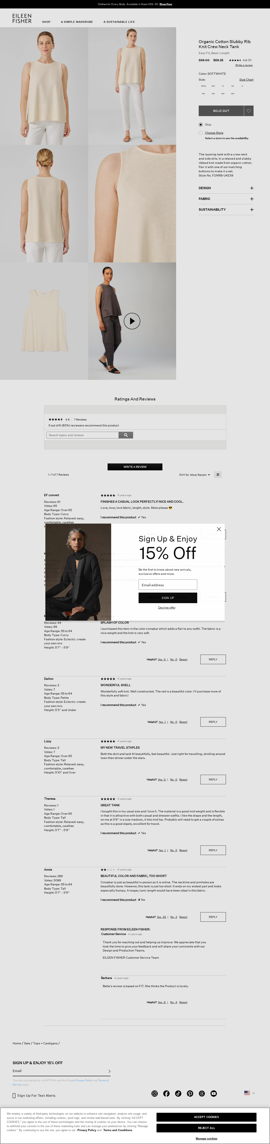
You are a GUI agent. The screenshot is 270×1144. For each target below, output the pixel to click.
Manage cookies (206, 1138)
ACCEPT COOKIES (206, 1117)
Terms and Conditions (117, 1130)
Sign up (168, 598)
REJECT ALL (206, 1128)
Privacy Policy (89, 1130)
